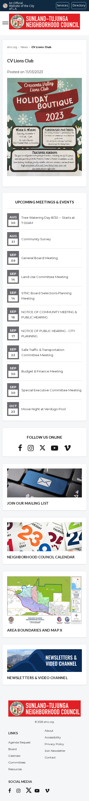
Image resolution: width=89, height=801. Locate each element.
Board (12, 749)
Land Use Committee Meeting (44, 277)
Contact (50, 757)
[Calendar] (83, 23)
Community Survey (36, 239)
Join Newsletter (55, 750)
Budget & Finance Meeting (42, 371)
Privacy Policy (54, 744)
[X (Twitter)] (42, 449)
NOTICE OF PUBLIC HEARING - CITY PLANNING (48, 333)
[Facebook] (20, 449)
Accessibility (53, 737)
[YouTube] (55, 449)
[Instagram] (30, 449)
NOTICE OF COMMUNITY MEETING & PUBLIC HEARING (49, 314)
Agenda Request (19, 742)
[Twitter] (30, 791)
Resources (15, 769)
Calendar (14, 755)
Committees (16, 762)
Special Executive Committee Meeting (51, 390)
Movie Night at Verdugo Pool (43, 409)
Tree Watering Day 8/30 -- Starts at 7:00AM (48, 220)
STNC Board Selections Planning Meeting (46, 295)
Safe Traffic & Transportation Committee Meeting (42, 352)
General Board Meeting (39, 258)
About (49, 730)
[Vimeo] (67, 449)
